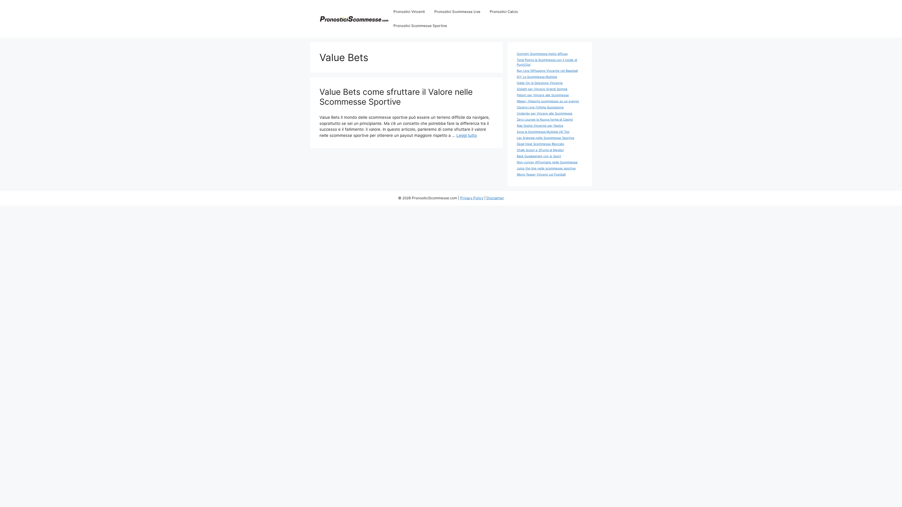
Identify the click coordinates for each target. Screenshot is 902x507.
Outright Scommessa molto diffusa (542, 54)
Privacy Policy (471, 198)
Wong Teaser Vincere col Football (541, 174)
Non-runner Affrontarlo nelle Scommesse (547, 162)
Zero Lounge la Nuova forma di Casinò (545, 119)
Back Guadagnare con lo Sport (539, 156)
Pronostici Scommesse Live (457, 11)
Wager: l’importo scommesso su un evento (548, 101)
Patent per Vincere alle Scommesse (543, 95)
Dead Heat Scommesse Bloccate (540, 144)
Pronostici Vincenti (409, 11)
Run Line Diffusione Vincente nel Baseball (547, 71)
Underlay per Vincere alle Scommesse (544, 113)
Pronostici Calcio (504, 11)
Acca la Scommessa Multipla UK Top (543, 132)
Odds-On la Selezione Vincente (540, 83)
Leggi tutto (466, 135)
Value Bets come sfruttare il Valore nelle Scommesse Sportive (396, 97)
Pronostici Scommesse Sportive (420, 25)
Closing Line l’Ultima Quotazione (540, 107)
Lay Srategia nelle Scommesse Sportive (545, 138)
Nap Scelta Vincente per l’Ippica (540, 125)
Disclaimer (495, 198)
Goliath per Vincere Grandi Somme (542, 89)
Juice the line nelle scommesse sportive (546, 168)
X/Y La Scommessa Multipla (537, 77)
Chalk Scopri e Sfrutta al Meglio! (540, 150)
